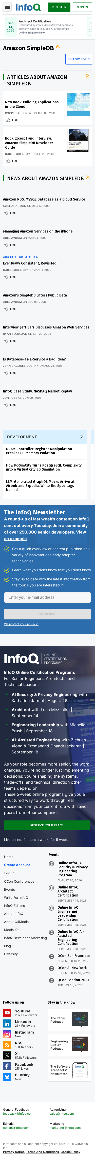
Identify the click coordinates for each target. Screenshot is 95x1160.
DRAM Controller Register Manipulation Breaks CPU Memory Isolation (39, 451)
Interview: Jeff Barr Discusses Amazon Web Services (46, 327)
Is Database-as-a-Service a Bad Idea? (34, 359)
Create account (17, 865)
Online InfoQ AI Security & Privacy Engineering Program (73, 869)
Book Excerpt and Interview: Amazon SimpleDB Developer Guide (29, 143)
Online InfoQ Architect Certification (68, 891)
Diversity (11, 954)
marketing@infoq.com (65, 1128)
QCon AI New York (72, 968)
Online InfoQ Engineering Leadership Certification (68, 914)
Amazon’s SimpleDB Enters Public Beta (35, 295)
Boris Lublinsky (17, 154)
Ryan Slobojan (15, 334)
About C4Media (16, 922)
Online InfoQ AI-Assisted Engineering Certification (71, 938)
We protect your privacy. (21, 624)
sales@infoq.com (62, 1113)
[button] (47, 614)
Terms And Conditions (42, 1152)
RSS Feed (58, 46)
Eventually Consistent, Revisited (29, 263)
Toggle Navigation (7, 7)
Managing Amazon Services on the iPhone (37, 231)
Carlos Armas (14, 206)
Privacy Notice (14, 1152)
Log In (9, 873)
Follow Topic (79, 59)
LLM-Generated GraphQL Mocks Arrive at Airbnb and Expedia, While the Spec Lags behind (40, 486)
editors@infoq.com (16, 1128)
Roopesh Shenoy (18, 113)
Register (59, 7)
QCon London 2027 (73, 980)
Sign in (82, 7)
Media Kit (11, 930)
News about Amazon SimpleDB (45, 178)
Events (9, 889)
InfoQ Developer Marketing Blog (25, 942)
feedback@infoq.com (18, 1113)
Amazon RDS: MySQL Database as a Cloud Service (44, 199)
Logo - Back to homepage (28, 6)
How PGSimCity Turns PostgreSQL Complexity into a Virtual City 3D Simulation (44, 467)
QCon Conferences (19, 881)
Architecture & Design (20, 257)
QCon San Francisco (74, 956)
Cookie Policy (70, 1152)
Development (22, 437)
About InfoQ (13, 914)
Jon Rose (10, 398)
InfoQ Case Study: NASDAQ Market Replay (37, 391)
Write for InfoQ (16, 898)
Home (8, 857)
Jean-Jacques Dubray (21, 366)
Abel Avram (12, 238)
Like (15, 120)
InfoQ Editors (14, 906)
